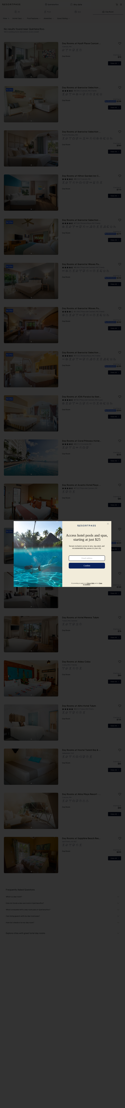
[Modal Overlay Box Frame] (62, 554)
